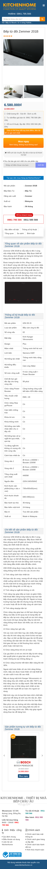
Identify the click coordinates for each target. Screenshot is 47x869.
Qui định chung (9, 837)
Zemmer (28, 196)
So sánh (20, 233)
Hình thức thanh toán (35, 850)
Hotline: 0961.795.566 (19, 13)
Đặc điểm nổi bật (12, 229)
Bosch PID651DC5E (23, 765)
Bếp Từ (28, 191)
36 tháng (29, 206)
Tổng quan (9, 233)
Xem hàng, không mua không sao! (23, 143)
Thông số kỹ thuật (29, 229)
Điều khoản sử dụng (11, 839)
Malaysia (29, 201)
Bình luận (31, 233)
